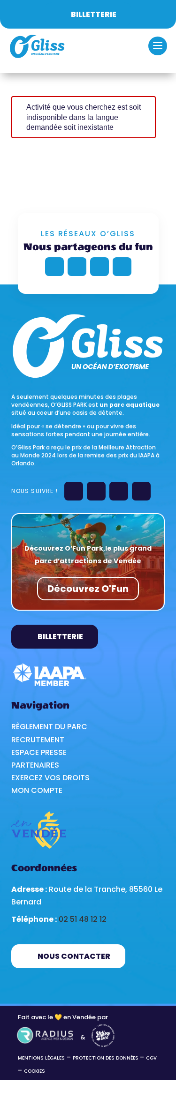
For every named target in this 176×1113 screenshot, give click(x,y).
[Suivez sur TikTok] (122, 266)
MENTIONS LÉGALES (41, 1057)
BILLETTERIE (60, 636)
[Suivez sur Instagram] (99, 266)
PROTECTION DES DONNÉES (106, 1057)
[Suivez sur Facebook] (54, 266)
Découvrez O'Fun (88, 588)
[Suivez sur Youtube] (77, 266)
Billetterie (93, 14)
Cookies (34, 1071)
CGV (151, 1057)
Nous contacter (74, 956)
